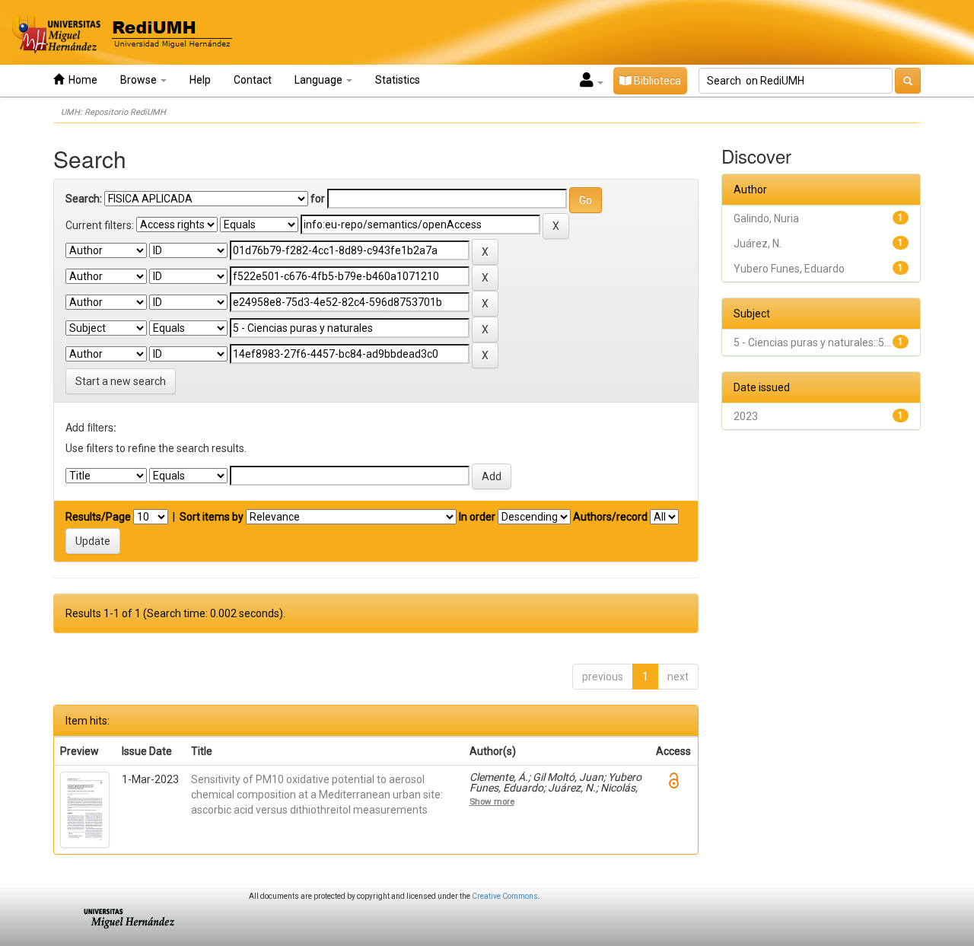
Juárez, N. (757, 243)
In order (477, 517)
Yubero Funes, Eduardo (789, 269)
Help (200, 80)
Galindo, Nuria (766, 218)
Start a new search (120, 381)
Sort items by (212, 517)
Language (319, 80)
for (317, 199)
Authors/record (610, 517)
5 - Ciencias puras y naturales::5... (812, 342)
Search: (83, 199)
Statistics (397, 80)
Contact (253, 80)
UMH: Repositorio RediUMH (113, 112)
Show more (491, 801)
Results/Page (98, 517)
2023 (746, 416)
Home (80, 80)
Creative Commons (505, 896)
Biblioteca (656, 81)
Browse (139, 80)
